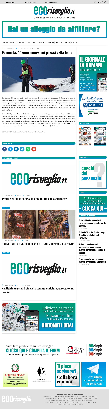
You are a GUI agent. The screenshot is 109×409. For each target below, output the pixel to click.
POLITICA (12, 42)
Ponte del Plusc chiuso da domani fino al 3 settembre (34, 198)
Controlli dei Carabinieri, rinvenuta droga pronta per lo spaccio (92, 223)
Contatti (74, 42)
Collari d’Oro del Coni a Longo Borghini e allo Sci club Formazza (92, 235)
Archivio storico (29, 2)
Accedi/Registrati (50, 2)
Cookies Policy (72, 404)
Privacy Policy (62, 404)
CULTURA (28, 42)
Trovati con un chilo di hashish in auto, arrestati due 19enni (38, 243)
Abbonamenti (10, 2)
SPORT (35, 42)
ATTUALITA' (6, 163)
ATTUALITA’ (20, 42)
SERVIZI (57, 42)
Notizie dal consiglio (46, 42)
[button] (4, 149)
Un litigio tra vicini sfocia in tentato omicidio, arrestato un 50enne (38, 290)
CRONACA (5, 42)
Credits (80, 404)
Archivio (67, 42)
